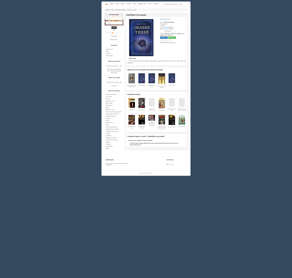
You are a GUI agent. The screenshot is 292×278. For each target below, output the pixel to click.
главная (107, 163)
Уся (139, 249)
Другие (107, 107)
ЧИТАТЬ (172, 37)
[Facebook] (120, 33)
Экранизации (109, 55)
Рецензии (108, 53)
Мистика (140, 177)
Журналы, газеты (110, 109)
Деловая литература (143, 7)
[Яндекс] (115, 33)
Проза (107, 124)
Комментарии (109, 49)
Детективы (109, 96)
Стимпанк (140, 235)
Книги (117, 3)
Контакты (156, 3)
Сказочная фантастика (144, 218)
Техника (108, 133)
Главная (112, 3)
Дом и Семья (109, 103)
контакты (116, 163)
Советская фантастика (144, 225)
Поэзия (107, 120)
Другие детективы (165, 19)
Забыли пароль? (114, 39)
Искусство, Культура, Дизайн (113, 111)
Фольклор (108, 144)
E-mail (171, 164)
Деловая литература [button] (126, 7)
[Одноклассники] (112, 33)
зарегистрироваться (135, 145)
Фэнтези (140, 252)
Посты (107, 51)
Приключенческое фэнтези (145, 208)
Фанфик (108, 142)
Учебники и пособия (111, 137)
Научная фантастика (143, 187)
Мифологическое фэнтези (145, 181)
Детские (108, 98)
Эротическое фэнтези (144, 269)
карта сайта (121, 163)
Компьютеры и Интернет (112, 114)
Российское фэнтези (143, 215)
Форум (149, 3)
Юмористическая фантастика (146, 272)
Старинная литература (112, 131)
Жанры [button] (122, 3)
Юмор (107, 148)
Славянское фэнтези (143, 221)
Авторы (129, 3)
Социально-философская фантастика (148, 232)
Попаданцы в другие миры (145, 201)
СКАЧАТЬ (164, 37)
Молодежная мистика (144, 184)
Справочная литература (112, 129)
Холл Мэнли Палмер (120, 10)
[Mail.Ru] (109, 33)
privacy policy (108, 165)
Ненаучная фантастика (144, 191)
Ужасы (139, 245)
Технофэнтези (142, 242)
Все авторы (114, 72)
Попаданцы (141, 198)
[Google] (118, 33)
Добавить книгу (142, 3)
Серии (134, 3)
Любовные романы (111, 116)
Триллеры (108, 135)
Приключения (109, 122)
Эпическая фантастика (144, 259)
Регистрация (114, 36)
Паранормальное (142, 194)
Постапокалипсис (143, 204)
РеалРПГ (140, 211)
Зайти (114, 27)
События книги (167, 31)
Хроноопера (141, 255)
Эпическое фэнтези (143, 262)
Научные (108, 118)
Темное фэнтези (142, 238)
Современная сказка (143, 228)
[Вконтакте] (107, 33)
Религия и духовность (111, 127)
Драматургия (109, 105)
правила (126, 163)
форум (111, 163)
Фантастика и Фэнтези (112, 140)
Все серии (114, 85)
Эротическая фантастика (144, 266)
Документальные (110, 101)
